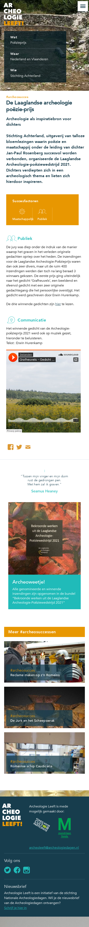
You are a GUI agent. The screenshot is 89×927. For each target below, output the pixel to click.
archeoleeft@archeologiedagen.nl (54, 848)
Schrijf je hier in (15, 908)
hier (58, 304)
